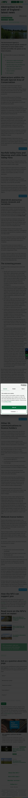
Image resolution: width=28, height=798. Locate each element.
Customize (13, 411)
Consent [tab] (5, 388)
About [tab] (23, 388)
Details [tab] (14, 388)
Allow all (14, 407)
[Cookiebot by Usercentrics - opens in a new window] (21, 385)
